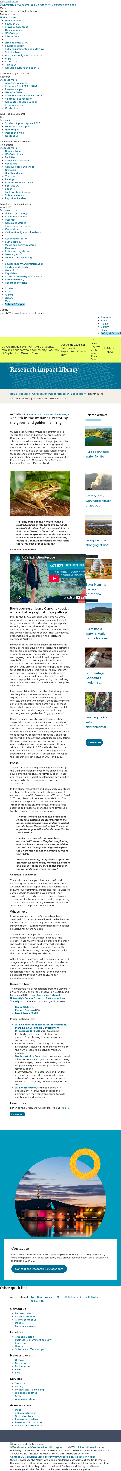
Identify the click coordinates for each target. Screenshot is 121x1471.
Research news (14, 105)
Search (4, 312)
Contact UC (17, 1456)
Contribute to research (18, 98)
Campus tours (13, 151)
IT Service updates (26, 1392)
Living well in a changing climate (98, 542)
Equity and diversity (16, 266)
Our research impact (44, 393)
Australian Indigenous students (23, 55)
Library (9, 297)
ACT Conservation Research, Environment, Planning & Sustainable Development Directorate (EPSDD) (41, 1027)
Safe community (14, 195)
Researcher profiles (26, 1419)
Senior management (17, 216)
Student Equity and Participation (24, 263)
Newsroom (21, 1363)
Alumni (9, 294)
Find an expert (23, 1366)
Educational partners (17, 226)
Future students (24, 1313)
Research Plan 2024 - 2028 (21, 86)
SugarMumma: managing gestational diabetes (96, 589)
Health (19, 1346)
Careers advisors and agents (22, 67)
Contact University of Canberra (23, 276)
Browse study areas (16, 26)
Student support (14, 45)
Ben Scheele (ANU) (26, 1013)
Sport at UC (12, 185)
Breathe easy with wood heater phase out (98, 500)
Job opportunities (25, 1412)
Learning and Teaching (18, 257)
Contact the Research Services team (39, 1269)
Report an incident (16, 198)
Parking (9, 179)
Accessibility (66, 1456)
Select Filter (38, 1301)
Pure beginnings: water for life (97, 454)
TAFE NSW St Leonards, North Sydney (77, 1296)
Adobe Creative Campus (19, 182)
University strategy (16, 213)
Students (10, 288)
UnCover (20, 1360)
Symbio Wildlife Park (27, 1056)
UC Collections (14, 154)
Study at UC (12, 23)
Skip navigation (9, 1)
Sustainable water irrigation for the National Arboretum (97, 634)
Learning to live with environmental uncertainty (96, 722)
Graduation (12, 229)
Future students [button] (9, 11)
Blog (17, 1372)
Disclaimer (43, 1456)
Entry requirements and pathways (25, 48)
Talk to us (11, 64)
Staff (8, 291)
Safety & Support (15, 304)
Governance (12, 248)
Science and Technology (29, 1349)
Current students (25, 1316)
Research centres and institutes (24, 95)
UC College (11, 33)
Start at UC (12, 61)
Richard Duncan (24, 1010)
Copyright (31, 1456)
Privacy (54, 1456)
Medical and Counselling (29, 1389)
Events (19, 1369)
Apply (8, 58)
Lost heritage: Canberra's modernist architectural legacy (95, 678)
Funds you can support (18, 126)
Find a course (8, 17)
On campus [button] (6, 141)
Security (10, 188)
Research (24, 393)
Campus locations (15, 222)
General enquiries (25, 1325)
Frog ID (64, 1107)
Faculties (10, 219)
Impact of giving (14, 132)
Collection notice (85, 1456)
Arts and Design (24, 1336)
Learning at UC (14, 254)
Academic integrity (16, 238)
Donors (19, 1322)
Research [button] (5, 73)
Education (21, 1342)
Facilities (10, 157)
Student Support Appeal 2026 (22, 123)
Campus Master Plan (17, 160)
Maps (8, 300)
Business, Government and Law (33, 1339)
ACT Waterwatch (25, 1087)
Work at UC (11, 270)
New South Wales (41, 1296)
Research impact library (72, 393)
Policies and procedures (29, 1425)
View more (94, 742)
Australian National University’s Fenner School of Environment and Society (38, 998)
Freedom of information (29, 1422)
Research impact (15, 89)
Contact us (11, 108)
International (12, 36)
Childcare (10, 169)
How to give (12, 129)
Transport (11, 176)
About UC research (16, 82)
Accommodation (25, 1399)
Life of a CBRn (13, 92)
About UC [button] (6, 203)
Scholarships (12, 52)
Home (13, 393)
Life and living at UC (17, 42)
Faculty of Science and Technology (48, 414)
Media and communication (20, 244)
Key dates (11, 273)
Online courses (14, 30)
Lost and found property (19, 191)
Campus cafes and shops (19, 166)
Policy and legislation (17, 251)
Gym (18, 1395)
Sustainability (13, 241)
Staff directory (24, 1416)
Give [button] (2, 113)
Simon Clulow (23, 1006)
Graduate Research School (21, 101)
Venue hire (11, 163)
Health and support (16, 173)
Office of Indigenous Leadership (24, 232)
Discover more (8, 79)
